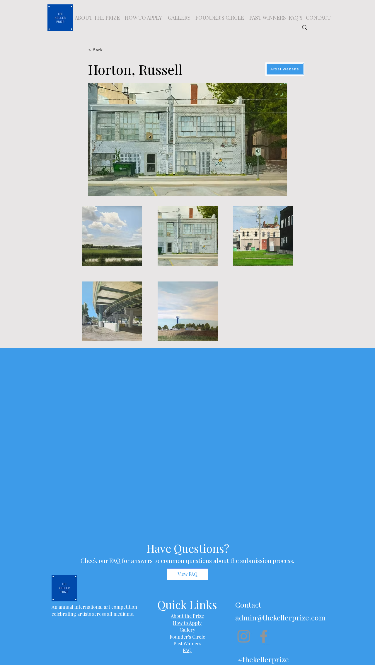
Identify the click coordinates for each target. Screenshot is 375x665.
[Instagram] (243, 636)
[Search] (305, 27)
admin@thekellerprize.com (280, 617)
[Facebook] (263, 636)
